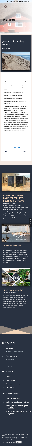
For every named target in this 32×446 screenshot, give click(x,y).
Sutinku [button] (18, 442)
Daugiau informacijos (8, 442)
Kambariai (10, 387)
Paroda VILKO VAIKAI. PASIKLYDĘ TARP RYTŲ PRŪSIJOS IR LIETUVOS (13, 198)
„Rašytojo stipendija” (13, 290)
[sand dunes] (16, 70)
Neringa (17, 147)
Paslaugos (10, 380)
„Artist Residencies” (12, 245)
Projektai (9, 20)
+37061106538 (13, 1)
